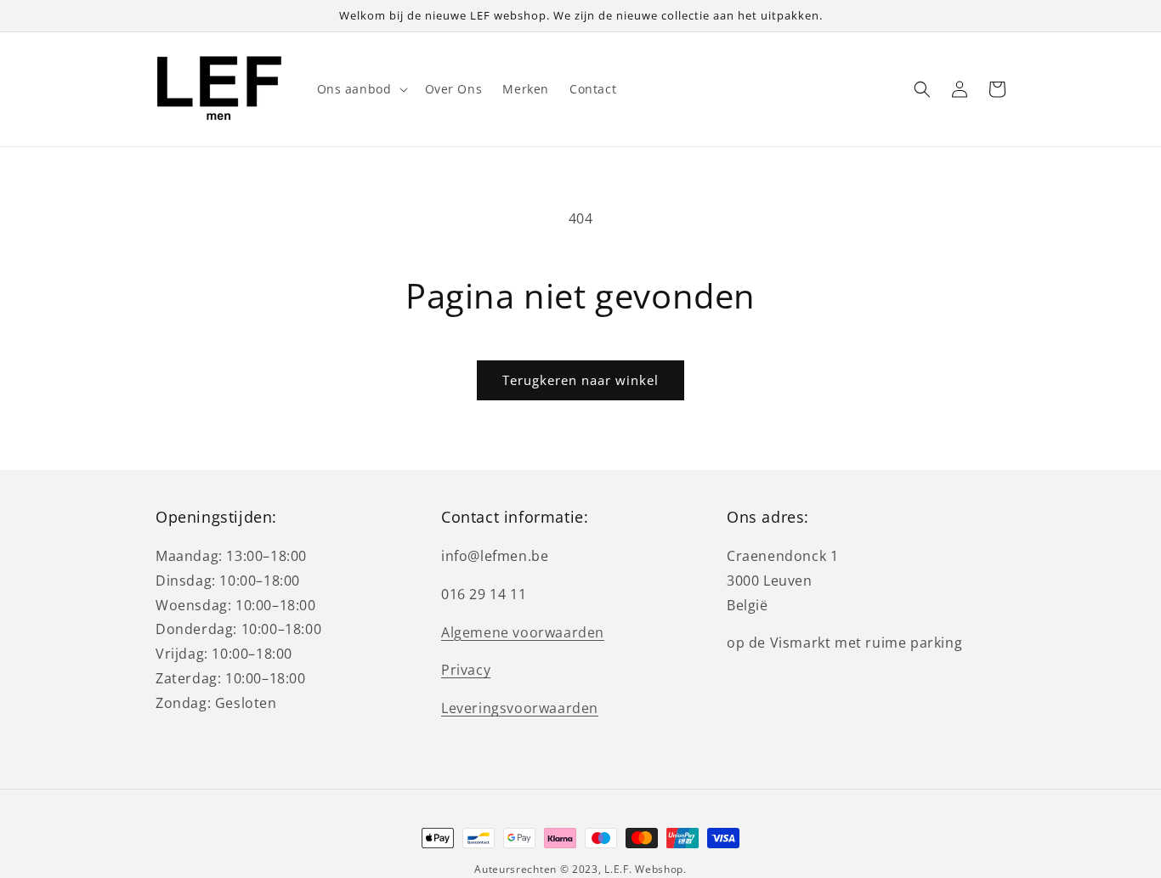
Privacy (465, 669)
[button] (361, 89)
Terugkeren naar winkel (580, 379)
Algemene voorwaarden (522, 632)
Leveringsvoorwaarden (519, 708)
